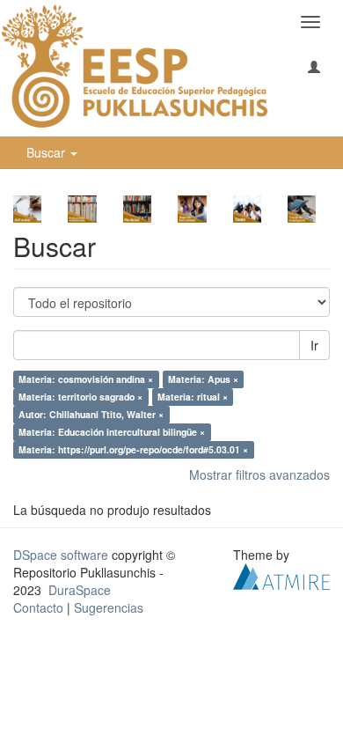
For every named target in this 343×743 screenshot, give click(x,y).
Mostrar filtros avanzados (259, 474)
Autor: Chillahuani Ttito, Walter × (91, 414)
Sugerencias (108, 607)
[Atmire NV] (281, 575)
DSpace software (60, 554)
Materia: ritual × (192, 396)
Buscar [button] (47, 152)
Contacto (38, 607)
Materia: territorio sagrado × (80, 396)
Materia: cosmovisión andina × (85, 379)
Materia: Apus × (203, 379)
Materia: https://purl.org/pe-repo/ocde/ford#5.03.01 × (133, 449)
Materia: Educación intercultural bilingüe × (111, 431)
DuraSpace (79, 590)
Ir (314, 345)
